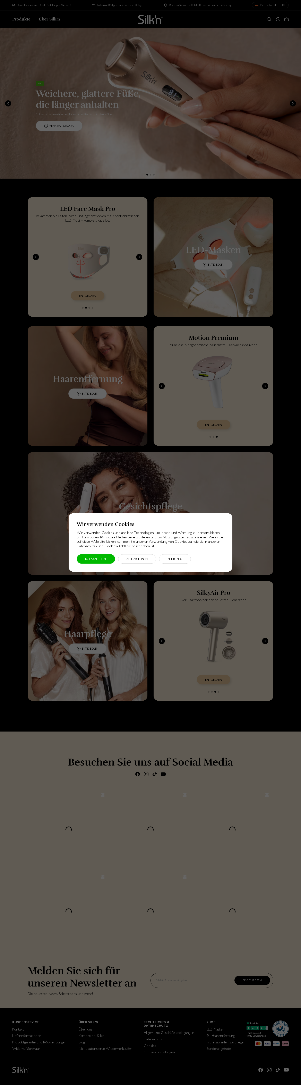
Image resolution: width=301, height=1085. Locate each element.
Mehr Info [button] (174, 559)
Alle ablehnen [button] (137, 559)
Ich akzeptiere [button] (96, 559)
